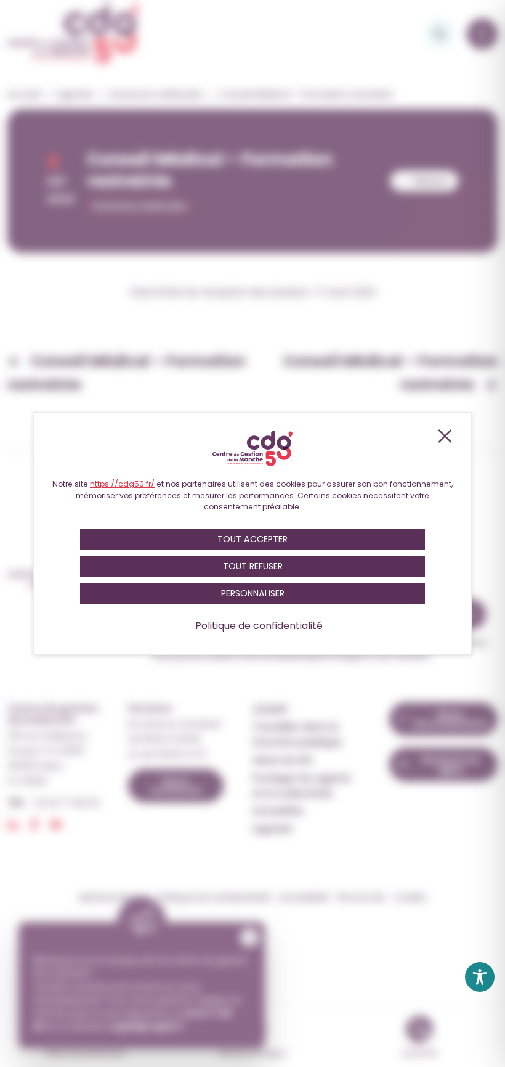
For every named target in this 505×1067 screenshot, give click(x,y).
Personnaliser (253, 593)
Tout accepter (252, 539)
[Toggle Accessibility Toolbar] (480, 977)
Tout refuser (253, 566)
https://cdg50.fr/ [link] (122, 484)
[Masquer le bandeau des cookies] (444, 436)
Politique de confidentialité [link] (259, 626)
